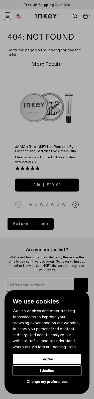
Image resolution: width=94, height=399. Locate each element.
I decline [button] (47, 370)
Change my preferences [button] (47, 381)
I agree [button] (47, 359)
